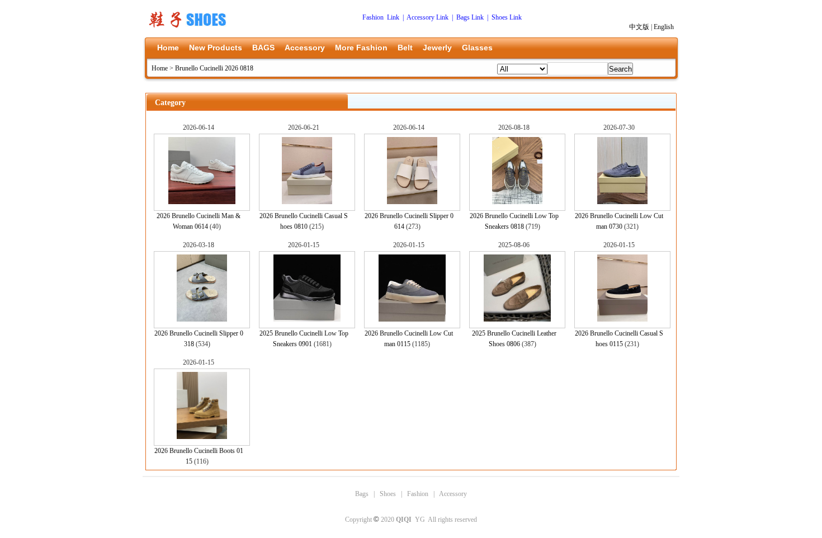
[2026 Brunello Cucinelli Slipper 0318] (202, 319)
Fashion (417, 494)
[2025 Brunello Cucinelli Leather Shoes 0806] (517, 319)
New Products (215, 47)
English (664, 27)
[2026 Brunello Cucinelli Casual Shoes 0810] (307, 202)
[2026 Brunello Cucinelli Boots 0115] (202, 437)
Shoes (388, 494)
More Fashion (361, 47)
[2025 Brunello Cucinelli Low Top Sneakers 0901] (307, 319)
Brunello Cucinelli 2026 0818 (214, 68)
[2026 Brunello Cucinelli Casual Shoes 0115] (622, 319)
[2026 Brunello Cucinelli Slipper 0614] (412, 202)
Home (168, 47)
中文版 (639, 27)
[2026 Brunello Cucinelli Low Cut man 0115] (412, 319)
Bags (362, 494)
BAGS (263, 47)
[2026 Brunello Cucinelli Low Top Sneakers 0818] (517, 202)
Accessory (305, 47)
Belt (405, 47)
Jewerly (437, 47)
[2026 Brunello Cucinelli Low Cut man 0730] (622, 202)
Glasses (477, 47)
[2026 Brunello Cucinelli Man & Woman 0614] (201, 202)
